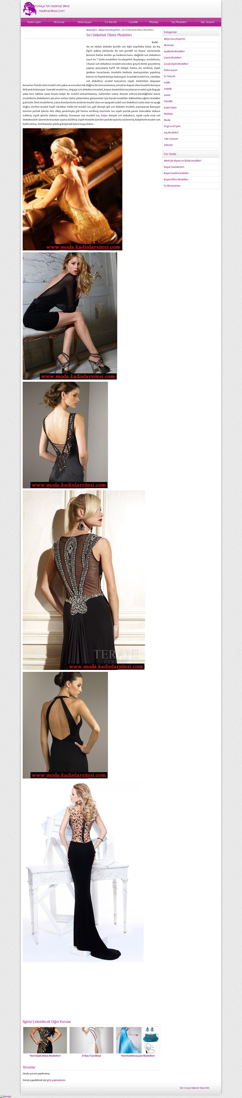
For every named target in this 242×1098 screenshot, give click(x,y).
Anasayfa (91, 29)
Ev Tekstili (110, 22)
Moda (167, 120)
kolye (104, 115)
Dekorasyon (85, 22)
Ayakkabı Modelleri (174, 51)
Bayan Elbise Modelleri (176, 179)
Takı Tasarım (207, 22)
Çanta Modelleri (172, 57)
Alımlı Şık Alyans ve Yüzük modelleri (182, 160)
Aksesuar (59, 22)
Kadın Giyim (34, 22)
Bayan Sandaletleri (174, 167)
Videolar (168, 145)
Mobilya (153, 22)
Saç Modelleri (179, 22)
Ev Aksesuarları (172, 185)
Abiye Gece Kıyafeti (109, 29)
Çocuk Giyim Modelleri (176, 63)
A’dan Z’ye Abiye (91, 1055)
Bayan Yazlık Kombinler (176, 173)
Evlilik (167, 82)
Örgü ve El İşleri (172, 126)
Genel (167, 95)
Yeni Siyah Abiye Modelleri (45, 1055)
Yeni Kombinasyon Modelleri (138, 1055)
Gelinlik (168, 88)
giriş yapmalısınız (56, 1080)
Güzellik (133, 22)
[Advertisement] (54, 54)
